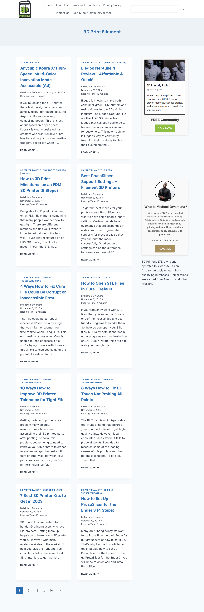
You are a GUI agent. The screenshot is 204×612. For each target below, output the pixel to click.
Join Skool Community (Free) (92, 13)
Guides (26, 173)
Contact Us (62, 13)
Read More (29, 150)
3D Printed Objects (54, 170)
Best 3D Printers (52, 490)
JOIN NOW (165, 128)
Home (48, 5)
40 (51, 590)
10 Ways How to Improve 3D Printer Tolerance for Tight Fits (42, 394)
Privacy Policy (112, 5)
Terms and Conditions (85, 5)
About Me (165, 248)
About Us (62, 5)
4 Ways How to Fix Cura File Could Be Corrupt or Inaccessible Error (43, 292)
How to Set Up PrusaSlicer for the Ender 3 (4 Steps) (98, 504)
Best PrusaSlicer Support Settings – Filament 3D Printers (100, 181)
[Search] (183, 9)
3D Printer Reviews (115, 62)
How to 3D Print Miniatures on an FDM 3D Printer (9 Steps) (40, 184)
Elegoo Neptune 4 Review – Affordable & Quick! (102, 74)
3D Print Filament (30, 62)
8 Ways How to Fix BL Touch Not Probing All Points (101, 394)
